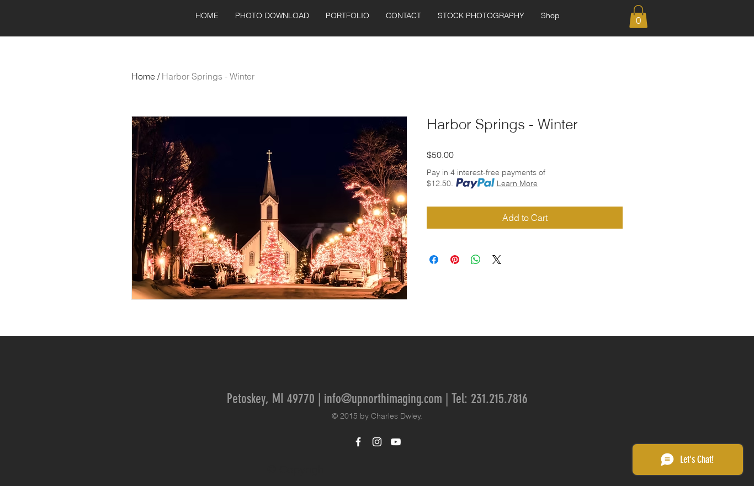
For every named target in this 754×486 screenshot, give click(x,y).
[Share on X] (496, 259)
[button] (347, 16)
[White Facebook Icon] (358, 442)
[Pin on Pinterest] (454, 259)
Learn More (517, 183)
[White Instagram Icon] (377, 442)
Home (143, 76)
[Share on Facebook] (433, 259)
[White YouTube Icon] (396, 442)
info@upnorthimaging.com (383, 398)
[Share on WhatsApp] (475, 259)
